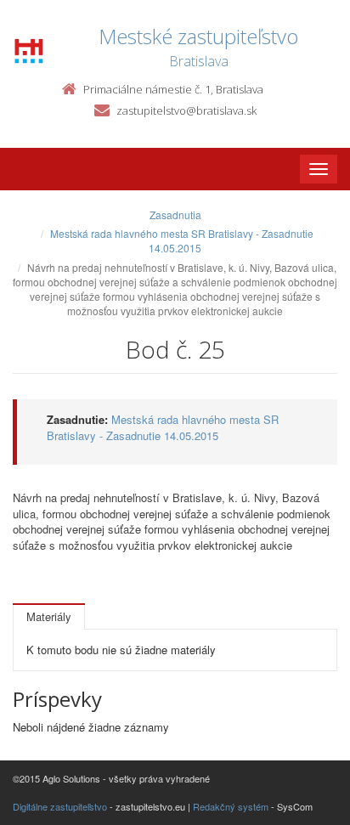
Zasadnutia (175, 214)
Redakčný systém (230, 806)
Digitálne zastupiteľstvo (60, 806)
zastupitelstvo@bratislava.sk (186, 110)
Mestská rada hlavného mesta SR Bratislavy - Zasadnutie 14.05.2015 (181, 240)
